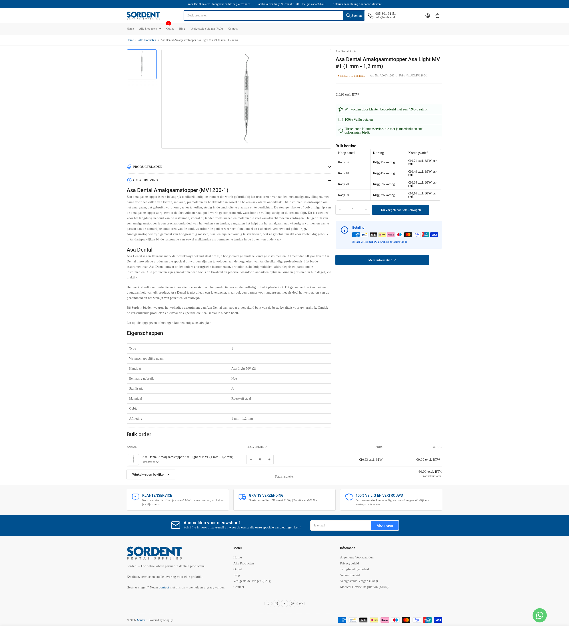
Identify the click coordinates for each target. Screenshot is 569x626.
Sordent (141, 620)
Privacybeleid (349, 563)
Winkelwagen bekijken (148, 474)
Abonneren (385, 526)
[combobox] (274, 15)
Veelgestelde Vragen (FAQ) (206, 28)
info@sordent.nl (385, 17)
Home (130, 28)
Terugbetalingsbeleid (354, 569)
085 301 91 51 (385, 13)
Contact (233, 28)
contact (164, 587)
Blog (182, 28)
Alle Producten (148, 28)
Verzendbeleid (350, 575)
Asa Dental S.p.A (346, 51)
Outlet (170, 26)
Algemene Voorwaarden (357, 557)
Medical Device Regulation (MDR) (364, 587)
